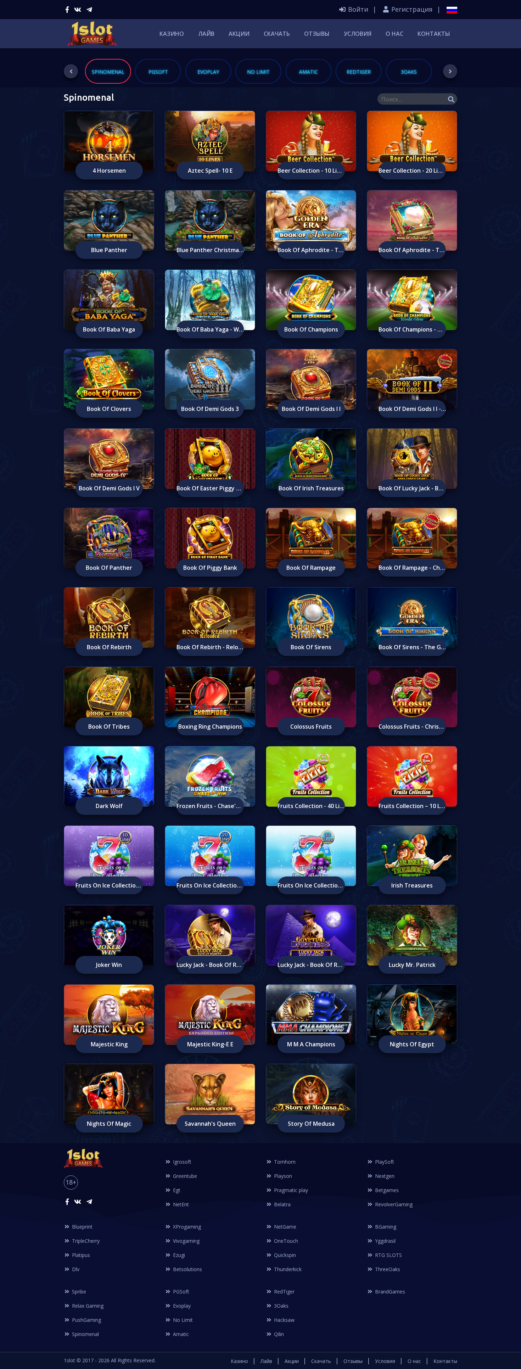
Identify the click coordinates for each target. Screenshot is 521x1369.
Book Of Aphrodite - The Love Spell (412, 250)
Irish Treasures (412, 885)
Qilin (278, 1334)
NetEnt (180, 1204)
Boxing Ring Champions (210, 726)
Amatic (180, 1334)
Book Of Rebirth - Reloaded (210, 647)
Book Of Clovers (109, 409)
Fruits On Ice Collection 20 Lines (210, 885)
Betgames (386, 1190)
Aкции (239, 34)
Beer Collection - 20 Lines (412, 170)
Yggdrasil (385, 1240)
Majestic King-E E (210, 1044)
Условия (357, 34)
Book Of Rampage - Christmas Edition (412, 568)
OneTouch (285, 1240)
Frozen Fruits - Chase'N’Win (210, 806)
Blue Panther (109, 250)
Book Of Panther (109, 568)
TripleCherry (85, 1240)
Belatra (282, 1204)
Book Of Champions (311, 329)
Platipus (80, 1255)
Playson (282, 1176)
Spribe (78, 1291)
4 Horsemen (109, 170)
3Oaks (280, 1305)
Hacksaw (284, 1320)
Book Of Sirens (311, 647)
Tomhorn (284, 1161)
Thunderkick (287, 1269)
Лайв (206, 34)
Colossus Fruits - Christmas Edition (412, 726)
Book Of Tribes (109, 726)
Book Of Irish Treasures (311, 488)
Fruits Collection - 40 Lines (311, 806)
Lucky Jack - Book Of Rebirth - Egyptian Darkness (311, 965)
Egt (176, 1190)
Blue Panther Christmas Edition (210, 250)
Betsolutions (187, 1269)
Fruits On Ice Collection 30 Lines (311, 885)
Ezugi (178, 1255)
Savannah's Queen (210, 1124)
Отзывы (317, 34)
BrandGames (389, 1291)
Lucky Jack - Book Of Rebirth (210, 965)
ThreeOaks (387, 1269)
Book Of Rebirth (109, 647)
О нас (394, 34)
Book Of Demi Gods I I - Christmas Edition (412, 409)
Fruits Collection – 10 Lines (412, 806)
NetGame (284, 1226)
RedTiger (284, 1291)
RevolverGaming (393, 1204)
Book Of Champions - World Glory (412, 329)
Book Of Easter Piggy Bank (210, 488)
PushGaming (86, 1320)
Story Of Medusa (311, 1124)
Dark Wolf (109, 806)
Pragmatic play (290, 1190)
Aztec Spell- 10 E (210, 170)
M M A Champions (311, 1044)
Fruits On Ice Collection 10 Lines (109, 885)
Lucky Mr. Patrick (412, 965)
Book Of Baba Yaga (109, 329)
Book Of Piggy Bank (210, 568)
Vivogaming (186, 1240)
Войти (357, 9)
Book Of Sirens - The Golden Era (412, 647)
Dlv (75, 1269)
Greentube (184, 1176)
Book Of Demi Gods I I (311, 409)
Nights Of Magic (109, 1124)
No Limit (182, 1320)
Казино (171, 34)
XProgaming (186, 1226)
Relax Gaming (87, 1305)
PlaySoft (384, 1161)
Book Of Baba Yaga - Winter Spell (210, 329)
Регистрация (411, 9)
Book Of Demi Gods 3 (210, 409)
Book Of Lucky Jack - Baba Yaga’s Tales (412, 488)
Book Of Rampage (311, 568)
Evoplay (181, 1305)
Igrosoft (181, 1161)
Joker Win (109, 965)
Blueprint (82, 1226)
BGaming (385, 1226)
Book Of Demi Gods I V (109, 488)
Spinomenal (85, 1334)
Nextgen (384, 1176)
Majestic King (109, 1044)
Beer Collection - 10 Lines (311, 170)
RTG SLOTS (388, 1255)
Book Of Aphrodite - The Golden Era (311, 250)
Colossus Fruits (311, 726)
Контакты (434, 34)
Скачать (277, 34)
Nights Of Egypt (412, 1044)
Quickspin (284, 1255)
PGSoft (180, 1291)
